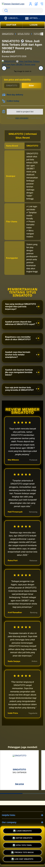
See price (19, 784)
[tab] (11, 793)
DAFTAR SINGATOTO (24, 837)
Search (5, 10)
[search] (22, 10)
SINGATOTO (32, 146)
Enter (31, 85)
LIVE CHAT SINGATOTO (24, 859)
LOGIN (34, 25)
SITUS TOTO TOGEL (24, 844)
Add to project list (25, 111)
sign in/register (21, 118)
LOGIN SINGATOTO (24, 830)
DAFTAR (11, 25)
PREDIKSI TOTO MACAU (24, 852)
